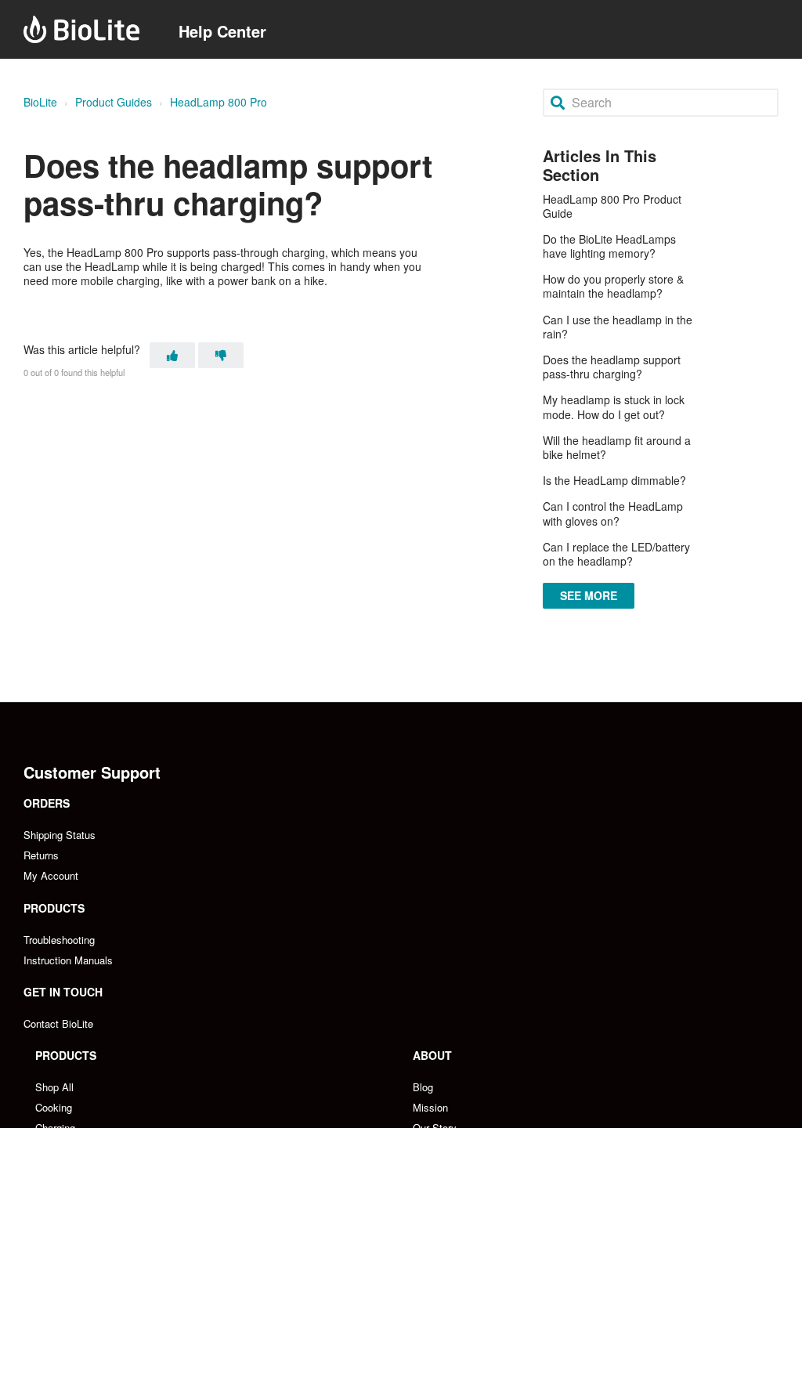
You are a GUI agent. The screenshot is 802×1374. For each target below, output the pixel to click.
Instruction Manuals (68, 960)
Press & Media (446, 1168)
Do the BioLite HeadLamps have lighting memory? (609, 246)
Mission (430, 1107)
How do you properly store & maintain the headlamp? (613, 286)
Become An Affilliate (459, 1272)
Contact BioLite (58, 1023)
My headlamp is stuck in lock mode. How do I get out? (614, 406)
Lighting (52, 1148)
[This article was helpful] (172, 355)
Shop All (54, 1086)
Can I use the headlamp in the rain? (617, 327)
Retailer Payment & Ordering (100, 1333)
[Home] (81, 29)
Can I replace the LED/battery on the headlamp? (616, 554)
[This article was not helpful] (221, 355)
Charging (55, 1127)
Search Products (73, 1188)
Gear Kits (56, 1168)
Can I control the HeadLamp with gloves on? (613, 513)
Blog (423, 1086)
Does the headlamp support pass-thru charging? (612, 366)
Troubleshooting (59, 939)
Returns (41, 855)
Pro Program (441, 1292)
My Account (50, 875)
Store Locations (71, 1313)
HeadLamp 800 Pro (218, 102)
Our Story (435, 1127)
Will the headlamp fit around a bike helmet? (617, 447)
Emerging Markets (76, 1292)
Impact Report (445, 1188)
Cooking (53, 1107)
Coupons (433, 1209)
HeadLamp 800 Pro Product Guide (612, 206)
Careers (430, 1148)
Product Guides (113, 102)
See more (589, 595)
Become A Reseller (79, 1272)
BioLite (40, 102)
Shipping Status (59, 834)
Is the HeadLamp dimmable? (614, 480)
